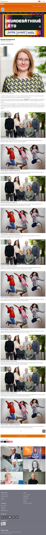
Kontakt (25, 501)
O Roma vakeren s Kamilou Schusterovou (10, 170)
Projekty (31, 13)
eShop (2, 499)
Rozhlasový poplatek (27, 503)
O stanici (26, 13)
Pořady (8, 13)
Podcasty (3, 508)
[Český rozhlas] (4, 1)
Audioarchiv (39, 6)
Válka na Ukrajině (4, 494)
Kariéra (24, 499)
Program (33, 6)
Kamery (44, 6)
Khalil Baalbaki (5, 93)
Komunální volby (4, 496)
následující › (43, 431)
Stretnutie (26, 99)
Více (43, 13)
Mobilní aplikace (4, 510)
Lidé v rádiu (25, 498)
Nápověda (25, 496)
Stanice (2, 498)
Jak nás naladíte (26, 494)
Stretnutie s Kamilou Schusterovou (9, 138)
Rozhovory (37, 13)
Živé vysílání (3, 505)
